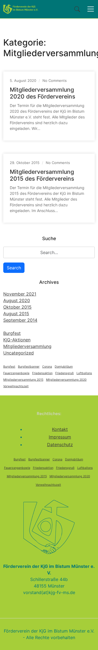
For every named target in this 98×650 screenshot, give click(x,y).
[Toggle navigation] (91, 9)
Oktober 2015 (17, 307)
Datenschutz (60, 444)
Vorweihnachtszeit (16, 386)
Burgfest (12, 333)
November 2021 (19, 294)
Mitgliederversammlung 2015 (23, 379)
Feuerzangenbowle (16, 373)
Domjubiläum (64, 366)
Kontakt (60, 429)
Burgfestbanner (28, 366)
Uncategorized (18, 353)
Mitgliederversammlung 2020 (66, 379)
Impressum (60, 437)
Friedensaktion (42, 373)
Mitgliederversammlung (27, 346)
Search (14, 267)
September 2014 (20, 320)
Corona (47, 366)
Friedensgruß (64, 373)
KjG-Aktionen (16, 339)
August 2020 (16, 300)
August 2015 (16, 313)
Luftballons (84, 373)
